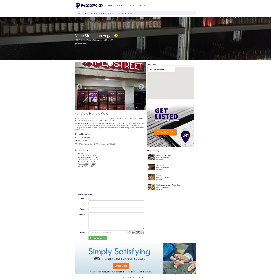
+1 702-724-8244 (84, 137)
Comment (82, 214)
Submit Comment (97, 238)
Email (83, 204)
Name (83, 199)
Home (110, 5)
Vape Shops (121, 5)
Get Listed (143, 5)
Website (82, 209)
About (132, 5)
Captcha (82, 232)
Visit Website (82, 141)
